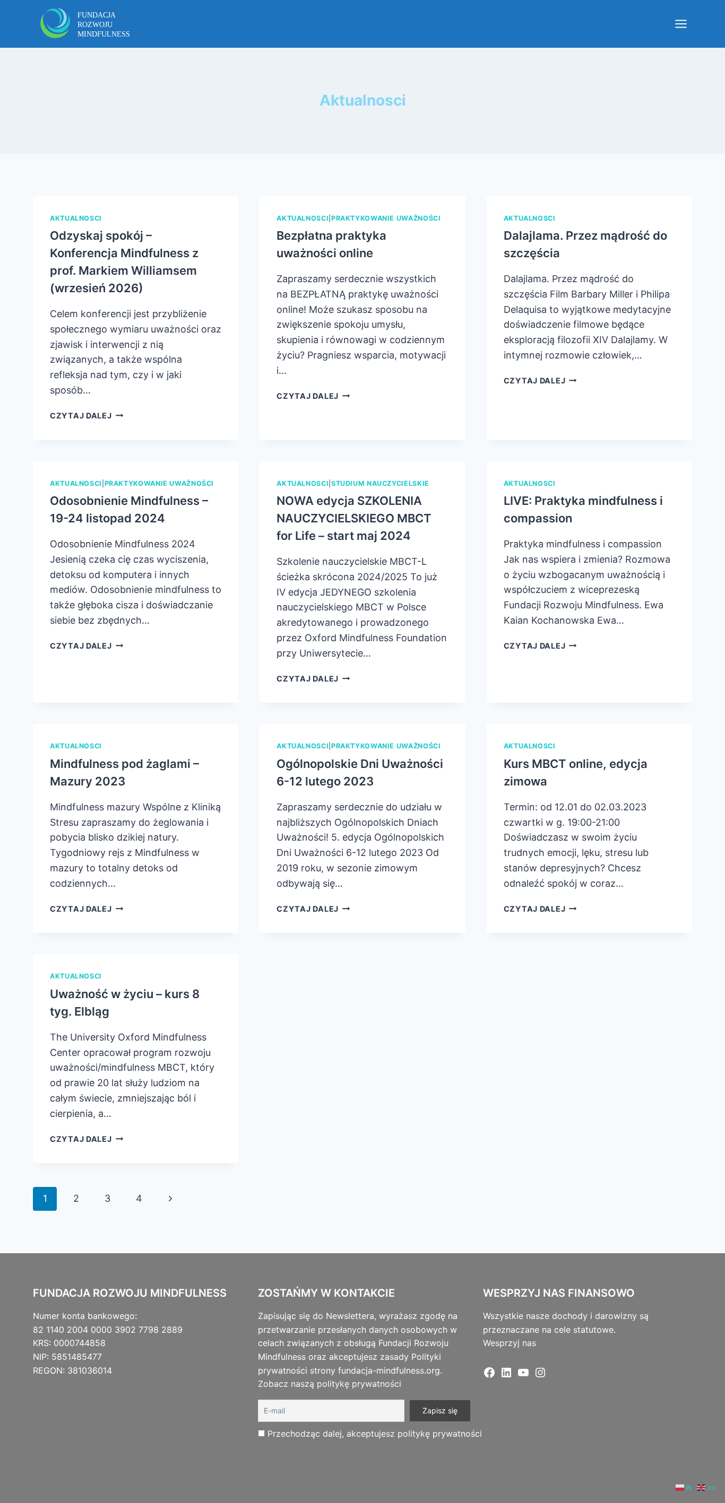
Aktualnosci (76, 218)
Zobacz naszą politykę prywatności (329, 1383)
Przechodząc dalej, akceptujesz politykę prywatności (374, 1433)
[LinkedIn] (506, 1375)
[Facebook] (489, 1375)
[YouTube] (523, 1375)
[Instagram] (540, 1375)
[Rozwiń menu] (680, 23)
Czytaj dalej (86, 415)
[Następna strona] (170, 1199)
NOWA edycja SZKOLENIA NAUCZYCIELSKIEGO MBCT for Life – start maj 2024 (354, 518)
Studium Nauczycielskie (380, 483)
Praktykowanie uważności (386, 218)
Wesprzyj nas (509, 1343)
